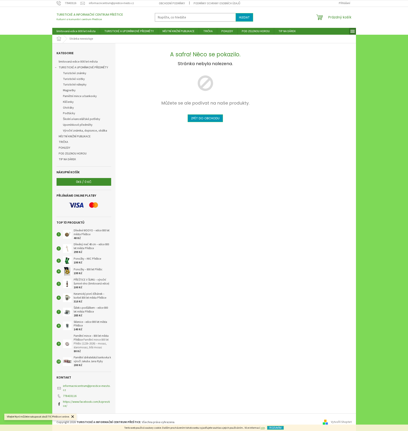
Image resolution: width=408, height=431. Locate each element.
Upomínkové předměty (78, 125)
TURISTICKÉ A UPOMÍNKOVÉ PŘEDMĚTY (83, 67)
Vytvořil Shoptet (341, 422)
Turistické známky (74, 73)
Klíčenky (68, 102)
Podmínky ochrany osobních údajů (217, 3)
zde (263, 428)
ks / (83, 182)
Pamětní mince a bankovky (80, 96)
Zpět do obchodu (205, 118)
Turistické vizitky (74, 79)
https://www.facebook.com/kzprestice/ (86, 404)
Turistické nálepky (75, 84)
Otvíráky (68, 108)
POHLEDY (64, 148)
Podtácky (69, 113)
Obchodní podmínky (172, 3)
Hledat (244, 17)
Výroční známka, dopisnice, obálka (85, 131)
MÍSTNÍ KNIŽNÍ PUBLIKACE (75, 136)
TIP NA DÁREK (67, 159)
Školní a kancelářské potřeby (81, 119)
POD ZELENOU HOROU (73, 153)
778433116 (69, 396)
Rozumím (275, 428)
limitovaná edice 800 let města (78, 62)
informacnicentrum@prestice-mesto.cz (87, 388)
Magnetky (69, 90)
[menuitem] (76, 31)
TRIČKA (63, 142)
